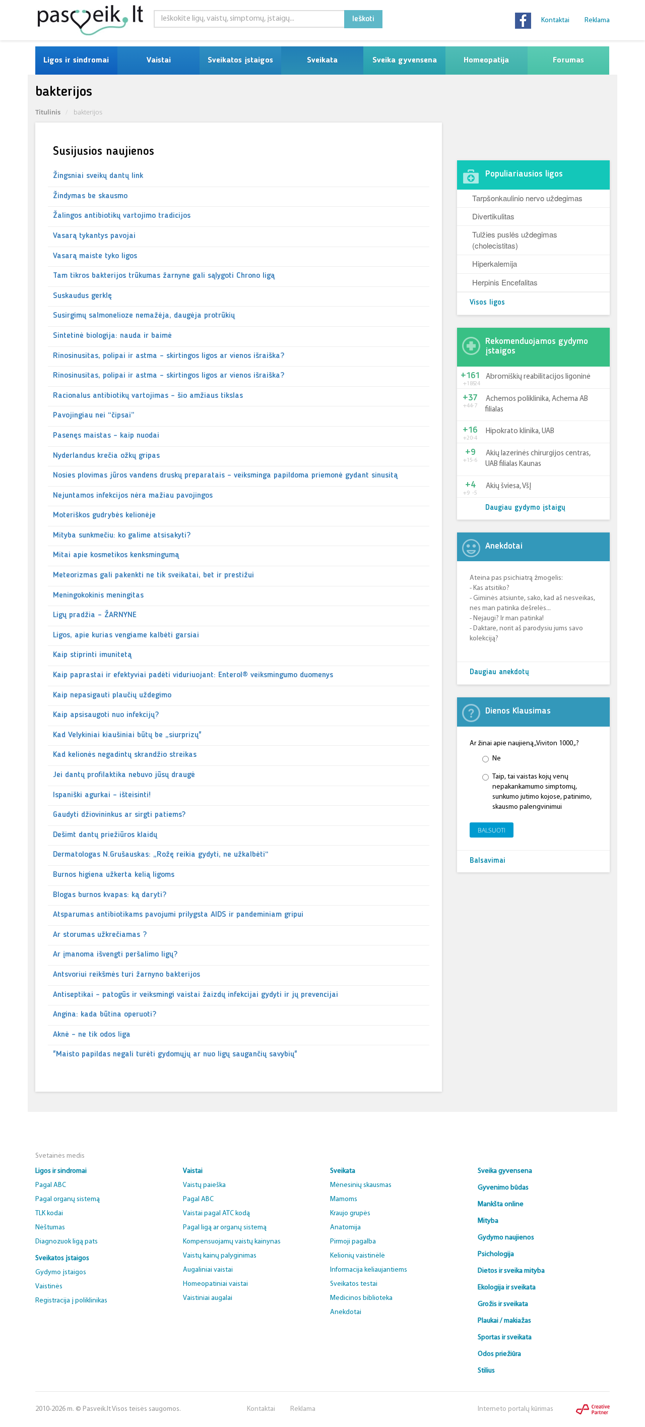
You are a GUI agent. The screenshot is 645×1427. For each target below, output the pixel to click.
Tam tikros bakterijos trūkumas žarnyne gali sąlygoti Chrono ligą (164, 276)
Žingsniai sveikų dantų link (98, 176)
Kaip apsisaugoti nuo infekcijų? (106, 715)
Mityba (488, 1221)
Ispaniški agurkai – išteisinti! (102, 795)
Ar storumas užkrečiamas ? (100, 935)
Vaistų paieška (204, 1185)
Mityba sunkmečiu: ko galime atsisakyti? (121, 535)
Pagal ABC (50, 1185)
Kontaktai (555, 20)
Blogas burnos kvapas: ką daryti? (109, 895)
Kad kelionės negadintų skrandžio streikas (125, 755)
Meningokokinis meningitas (98, 595)
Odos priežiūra (499, 1354)
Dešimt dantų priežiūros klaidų (105, 835)
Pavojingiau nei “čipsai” (94, 415)
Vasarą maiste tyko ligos (95, 256)
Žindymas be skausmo (90, 196)
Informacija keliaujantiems (368, 1270)
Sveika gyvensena (404, 60)
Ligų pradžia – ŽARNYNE (95, 615)
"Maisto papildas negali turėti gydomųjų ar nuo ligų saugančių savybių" (175, 1054)
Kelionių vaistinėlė (357, 1256)
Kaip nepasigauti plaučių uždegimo (112, 695)
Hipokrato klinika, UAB (520, 431)
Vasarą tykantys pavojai (94, 236)
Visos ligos (487, 303)
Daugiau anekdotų (499, 672)
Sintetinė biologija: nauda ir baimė (112, 336)
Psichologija (496, 1254)
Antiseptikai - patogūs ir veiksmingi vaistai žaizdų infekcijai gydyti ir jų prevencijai (195, 995)
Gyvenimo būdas (503, 1188)
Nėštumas (50, 1227)
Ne (496, 758)
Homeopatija (486, 60)
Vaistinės (48, 1286)
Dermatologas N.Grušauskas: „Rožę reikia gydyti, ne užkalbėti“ (161, 855)
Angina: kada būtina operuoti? (104, 1014)
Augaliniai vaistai (208, 1270)
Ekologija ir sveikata (507, 1287)
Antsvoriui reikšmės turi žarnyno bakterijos (126, 975)
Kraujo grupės (350, 1213)
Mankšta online (501, 1204)
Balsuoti (491, 830)
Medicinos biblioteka (361, 1298)
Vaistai (158, 60)
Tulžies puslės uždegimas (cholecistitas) (514, 239)
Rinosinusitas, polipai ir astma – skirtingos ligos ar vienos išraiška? (168, 356)
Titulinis (47, 111)
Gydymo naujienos (506, 1237)
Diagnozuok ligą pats (66, 1241)
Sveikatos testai (353, 1284)
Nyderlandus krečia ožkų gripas (106, 456)
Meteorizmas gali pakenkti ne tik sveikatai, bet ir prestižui (153, 575)
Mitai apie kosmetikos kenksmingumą (116, 555)
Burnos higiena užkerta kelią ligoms (113, 875)
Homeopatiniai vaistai (215, 1284)
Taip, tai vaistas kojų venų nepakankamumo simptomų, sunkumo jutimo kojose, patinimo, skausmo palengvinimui (542, 792)
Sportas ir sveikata (505, 1337)
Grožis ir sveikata (503, 1304)
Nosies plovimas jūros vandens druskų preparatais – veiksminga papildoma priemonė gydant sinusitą (225, 475)
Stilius (486, 1371)
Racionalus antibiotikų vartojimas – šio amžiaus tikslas (148, 396)
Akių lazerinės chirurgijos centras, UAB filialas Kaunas (538, 459)
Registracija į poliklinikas (71, 1300)
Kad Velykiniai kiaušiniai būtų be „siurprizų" (127, 735)
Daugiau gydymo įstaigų (525, 508)
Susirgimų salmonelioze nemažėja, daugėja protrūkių (144, 316)
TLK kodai (49, 1213)
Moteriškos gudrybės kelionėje (104, 515)
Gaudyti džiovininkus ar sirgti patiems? (119, 815)
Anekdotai (345, 1312)
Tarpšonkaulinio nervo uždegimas (527, 198)
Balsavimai (487, 861)
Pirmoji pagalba (353, 1241)
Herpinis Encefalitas (505, 282)
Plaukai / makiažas (504, 1321)
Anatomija (345, 1227)
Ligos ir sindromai (76, 60)
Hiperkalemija (494, 263)
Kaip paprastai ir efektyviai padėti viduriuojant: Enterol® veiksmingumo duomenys (193, 675)
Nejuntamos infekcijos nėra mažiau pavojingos (133, 496)
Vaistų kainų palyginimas (219, 1256)
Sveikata (322, 60)
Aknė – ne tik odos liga (92, 1035)
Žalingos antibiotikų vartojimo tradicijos (121, 216)
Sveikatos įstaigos (240, 60)
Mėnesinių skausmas (361, 1185)
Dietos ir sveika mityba (511, 1271)
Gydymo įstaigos (60, 1272)
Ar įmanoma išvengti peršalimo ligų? (115, 954)
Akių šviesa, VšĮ (508, 486)
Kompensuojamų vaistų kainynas (232, 1241)
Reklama (597, 20)
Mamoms (343, 1199)
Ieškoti (363, 19)
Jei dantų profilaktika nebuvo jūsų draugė (124, 775)
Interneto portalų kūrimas (515, 1409)
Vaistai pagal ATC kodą (216, 1213)
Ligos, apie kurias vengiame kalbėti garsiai (126, 635)
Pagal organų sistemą (67, 1199)
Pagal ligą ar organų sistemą (225, 1227)
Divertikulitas (493, 216)
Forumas (568, 60)
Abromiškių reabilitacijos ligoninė (538, 377)
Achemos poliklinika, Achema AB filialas (536, 404)
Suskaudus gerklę (82, 296)
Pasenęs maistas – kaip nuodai (106, 436)
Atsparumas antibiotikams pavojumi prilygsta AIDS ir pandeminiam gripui (178, 915)
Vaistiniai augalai (207, 1298)
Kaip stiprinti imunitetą (92, 655)
